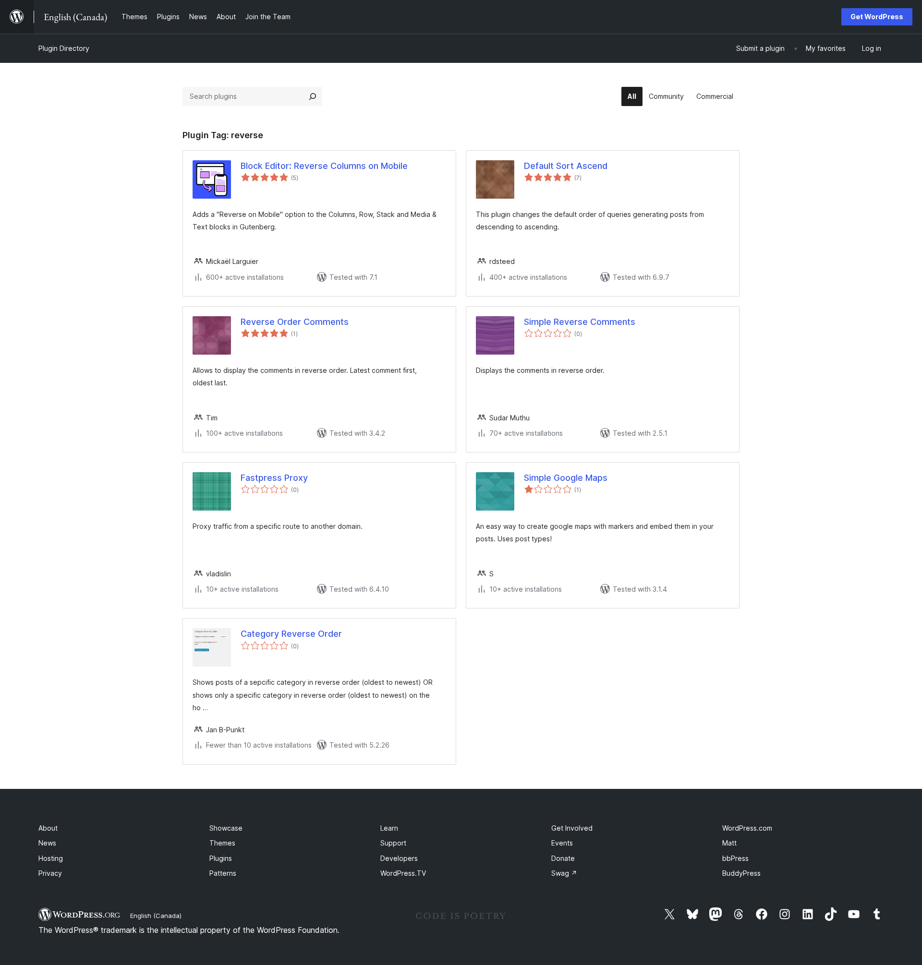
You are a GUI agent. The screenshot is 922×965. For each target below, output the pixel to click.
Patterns (222, 873)
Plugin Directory (63, 48)
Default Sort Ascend (565, 166)
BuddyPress (741, 873)
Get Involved (572, 828)
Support (393, 843)
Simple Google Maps (565, 478)
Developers (399, 858)
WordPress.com (747, 828)
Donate (563, 858)
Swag (564, 873)
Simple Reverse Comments (579, 322)
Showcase (226, 828)
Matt (729, 843)
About (48, 828)
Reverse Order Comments (295, 322)
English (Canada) (156, 915)
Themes (222, 843)
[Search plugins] (312, 96)
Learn (389, 828)
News (47, 843)
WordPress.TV (403, 873)
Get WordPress (876, 16)
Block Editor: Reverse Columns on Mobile (324, 166)
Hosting (50, 858)
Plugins (220, 858)
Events (562, 843)
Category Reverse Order (291, 634)
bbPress (735, 858)
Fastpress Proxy (274, 478)
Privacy (50, 873)
